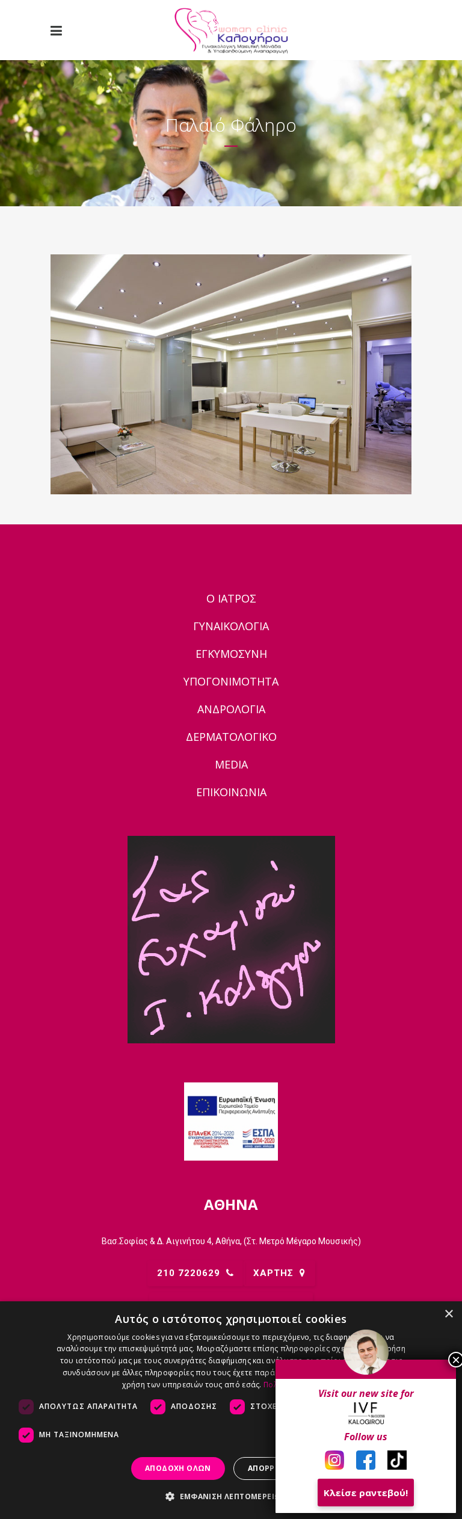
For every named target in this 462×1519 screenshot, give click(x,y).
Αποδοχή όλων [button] (178, 1468)
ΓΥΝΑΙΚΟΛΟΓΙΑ (231, 626)
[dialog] (231, 1410)
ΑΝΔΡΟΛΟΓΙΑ (231, 709)
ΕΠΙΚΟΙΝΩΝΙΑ (231, 792)
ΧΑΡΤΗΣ (273, 1273)
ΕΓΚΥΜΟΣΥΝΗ (231, 653)
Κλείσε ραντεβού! (366, 1493)
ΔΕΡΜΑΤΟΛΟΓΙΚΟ (231, 736)
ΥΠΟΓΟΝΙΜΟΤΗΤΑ (231, 681)
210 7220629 (188, 1273)
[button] (231, 1497)
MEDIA (231, 764)
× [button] (448, 1314)
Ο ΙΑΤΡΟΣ (231, 598)
